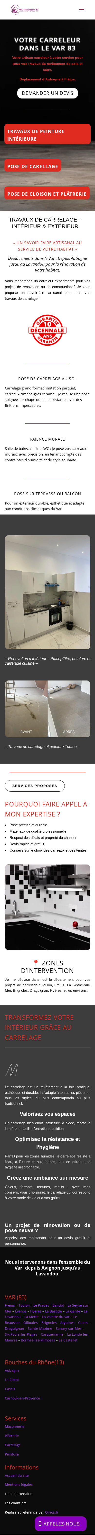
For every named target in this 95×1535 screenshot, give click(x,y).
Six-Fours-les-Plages (21, 1334)
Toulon (24, 1305)
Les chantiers (16, 1503)
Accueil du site (17, 1475)
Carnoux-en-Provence (22, 1398)
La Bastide (53, 1311)
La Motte (31, 1316)
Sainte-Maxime (40, 1328)
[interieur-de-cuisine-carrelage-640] (47, 948)
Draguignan (14, 1328)
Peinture (12, 1454)
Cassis (10, 1389)
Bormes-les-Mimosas (38, 1340)
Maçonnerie (14, 1426)
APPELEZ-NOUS (62, 1524)
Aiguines (67, 1322)
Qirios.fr (51, 1512)
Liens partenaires (19, 1493)
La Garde (73, 1311)
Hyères (35, 1311)
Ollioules (30, 1322)
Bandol (58, 1305)
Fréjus (10, 1305)
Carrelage (13, 1445)
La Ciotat (12, 1379)
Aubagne (12, 1370)
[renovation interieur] (47, 648)
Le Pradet (41, 1305)
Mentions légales (19, 1484)
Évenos (21, 1311)
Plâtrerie (12, 1435)
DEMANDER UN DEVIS (47, 93)
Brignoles (49, 1322)
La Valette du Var (56, 1316)
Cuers (83, 1322)
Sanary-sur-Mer (68, 1328)
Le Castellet (68, 1340)
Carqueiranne (52, 1334)
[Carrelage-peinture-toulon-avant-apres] (47, 736)
